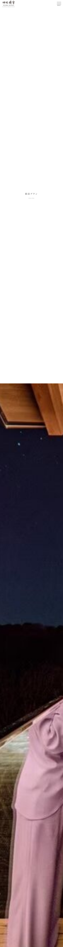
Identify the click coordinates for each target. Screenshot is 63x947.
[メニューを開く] (59, 3)
